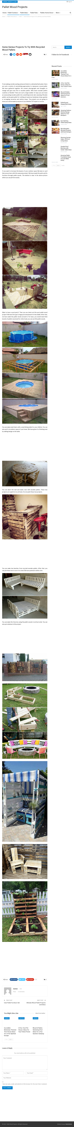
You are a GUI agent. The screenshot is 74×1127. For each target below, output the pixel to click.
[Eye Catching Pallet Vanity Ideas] (55, 123)
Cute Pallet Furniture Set (12, 1003)
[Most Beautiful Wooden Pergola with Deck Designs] (55, 131)
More (57, 13)
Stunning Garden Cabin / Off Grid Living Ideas (66, 139)
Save (26, 54)
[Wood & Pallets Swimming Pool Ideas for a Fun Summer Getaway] (39, 1021)
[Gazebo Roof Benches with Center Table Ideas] (55, 148)
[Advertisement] (37, 31)
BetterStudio (69, 1124)
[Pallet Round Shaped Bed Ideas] (55, 105)
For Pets (21, 1018)
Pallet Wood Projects (14, 7)
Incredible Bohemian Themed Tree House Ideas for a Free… (61, 74)
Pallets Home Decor (46, 13)
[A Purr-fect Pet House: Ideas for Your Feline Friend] (24, 1021)
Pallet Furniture (13, 13)
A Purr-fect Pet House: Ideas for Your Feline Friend (66, 84)
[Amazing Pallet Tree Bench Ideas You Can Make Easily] (55, 157)
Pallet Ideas (24, 13)
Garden (7, 1018)
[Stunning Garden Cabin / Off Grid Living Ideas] (55, 140)
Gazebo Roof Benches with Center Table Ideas (66, 148)
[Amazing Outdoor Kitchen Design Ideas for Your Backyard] (55, 112)
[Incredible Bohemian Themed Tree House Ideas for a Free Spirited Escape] (10, 1021)
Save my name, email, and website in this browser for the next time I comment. (25, 1084)
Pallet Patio (34, 13)
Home (4, 13)
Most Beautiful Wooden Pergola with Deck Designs (66, 130)
